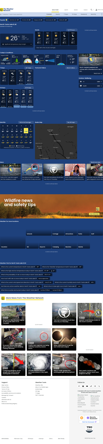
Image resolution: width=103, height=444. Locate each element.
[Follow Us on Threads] (95, 386)
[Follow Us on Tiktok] (91, 386)
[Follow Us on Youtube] (87, 386)
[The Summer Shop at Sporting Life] (96, 242)
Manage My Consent (7, 395)
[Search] (91, 10)
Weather (5, 14)
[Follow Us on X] (99, 386)
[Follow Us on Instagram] (83, 386)
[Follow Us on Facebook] (79, 386)
